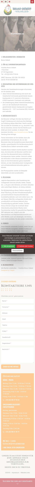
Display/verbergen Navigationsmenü (32, 1)
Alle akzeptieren (8, 246)
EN (5, 2)
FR (2, 2)
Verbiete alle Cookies (26, 246)
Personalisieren (18, 250)
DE (9, 2)
